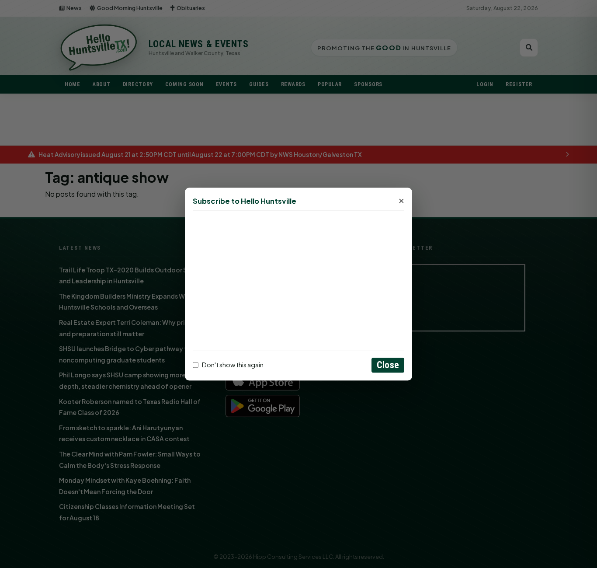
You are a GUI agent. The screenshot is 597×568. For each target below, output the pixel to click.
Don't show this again (233, 365)
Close (388, 364)
